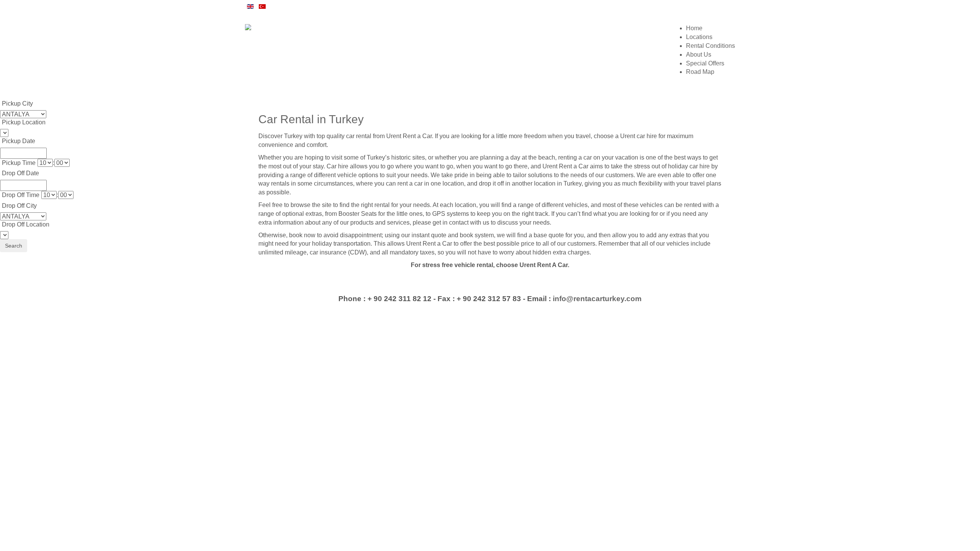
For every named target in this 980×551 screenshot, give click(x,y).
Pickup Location (24, 122)
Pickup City (17, 103)
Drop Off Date (20, 173)
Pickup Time (19, 163)
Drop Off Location (25, 224)
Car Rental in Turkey (311, 119)
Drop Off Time (20, 195)
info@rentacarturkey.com (597, 299)
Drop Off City (19, 205)
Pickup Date (18, 141)
